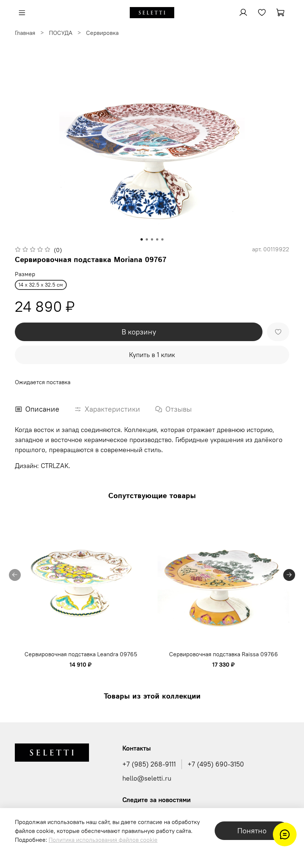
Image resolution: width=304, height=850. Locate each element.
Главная (25, 32)
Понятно (252, 830)
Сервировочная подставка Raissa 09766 (223, 654)
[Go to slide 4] (157, 239)
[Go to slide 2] (147, 239)
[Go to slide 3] (152, 239)
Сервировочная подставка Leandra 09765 (80, 654)
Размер (25, 274)
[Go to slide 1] (142, 239)
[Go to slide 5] (162, 239)
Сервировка (102, 32)
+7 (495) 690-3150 (216, 764)
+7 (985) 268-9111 (149, 764)
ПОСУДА (60, 32)
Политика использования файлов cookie (103, 839)
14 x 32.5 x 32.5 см (41, 284)
